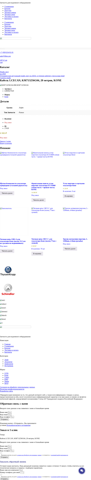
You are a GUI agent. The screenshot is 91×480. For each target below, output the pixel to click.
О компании (9, 6)
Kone (6, 97)
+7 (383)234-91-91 (6, 52)
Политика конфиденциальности (12, 389)
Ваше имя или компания (9, 470)
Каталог (7, 8)
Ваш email (4, 415)
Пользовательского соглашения (18, 425)
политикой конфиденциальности (59, 455)
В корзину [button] (69, 196)
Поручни (7, 10)
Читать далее (7, 193)
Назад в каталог (6, 143)
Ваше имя (4, 412)
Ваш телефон (5, 417)
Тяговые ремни (10, 12)
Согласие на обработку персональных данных (17, 387)
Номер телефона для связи (10, 472)
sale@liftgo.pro (5, 56)
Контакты (8, 18)
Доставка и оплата (11, 16)
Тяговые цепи (9, 14)
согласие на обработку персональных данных (29, 455)
